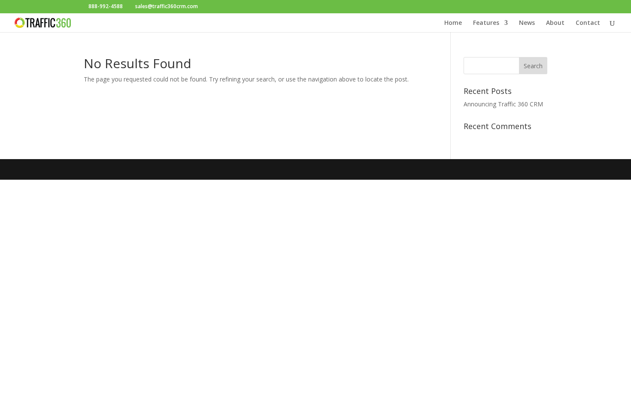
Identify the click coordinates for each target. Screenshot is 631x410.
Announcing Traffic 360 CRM (503, 104)
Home (453, 23)
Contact (588, 23)
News (527, 23)
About (555, 23)
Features (486, 23)
